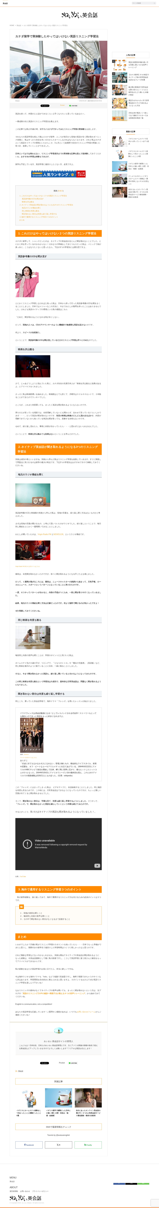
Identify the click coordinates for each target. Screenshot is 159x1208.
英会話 (5, 3)
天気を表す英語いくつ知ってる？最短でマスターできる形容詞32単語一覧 (138, 115)
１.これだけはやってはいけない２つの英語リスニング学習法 (43, 196)
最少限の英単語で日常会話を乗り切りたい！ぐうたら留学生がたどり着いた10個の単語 (138, 91)
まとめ (21, 220)
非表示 (60, 191)
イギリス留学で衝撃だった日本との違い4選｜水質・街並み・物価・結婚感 (58, 1112)
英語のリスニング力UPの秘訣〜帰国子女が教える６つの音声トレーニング (54, 993)
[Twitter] (58, 1144)
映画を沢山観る (28, 202)
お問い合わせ (25, 1191)
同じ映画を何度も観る (30, 211)
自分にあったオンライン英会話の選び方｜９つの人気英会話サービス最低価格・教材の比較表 (88, 1112)
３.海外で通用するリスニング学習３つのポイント (38, 217)
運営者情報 (14, 1191)
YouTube (23, 876)
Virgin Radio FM (45, 534)
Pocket (62, 105)
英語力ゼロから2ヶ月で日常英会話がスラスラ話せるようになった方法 (139, 102)
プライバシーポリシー (40, 1191)
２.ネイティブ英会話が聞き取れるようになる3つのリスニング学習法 (46, 205)
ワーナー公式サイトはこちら (28, 757)
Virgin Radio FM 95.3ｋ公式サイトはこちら (27, 566)
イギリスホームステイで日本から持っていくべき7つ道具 (138, 141)
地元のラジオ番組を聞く (31, 208)
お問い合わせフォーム (86, 1012)
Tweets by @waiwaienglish (58, 1135)
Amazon (26, 754)
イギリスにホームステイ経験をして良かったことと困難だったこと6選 (29, 1112)
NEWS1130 (58, 534)
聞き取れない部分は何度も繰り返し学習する (39, 214)
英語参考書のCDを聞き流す (33, 199)
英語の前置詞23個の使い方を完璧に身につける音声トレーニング (138, 64)
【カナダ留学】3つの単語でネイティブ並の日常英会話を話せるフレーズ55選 (139, 77)
